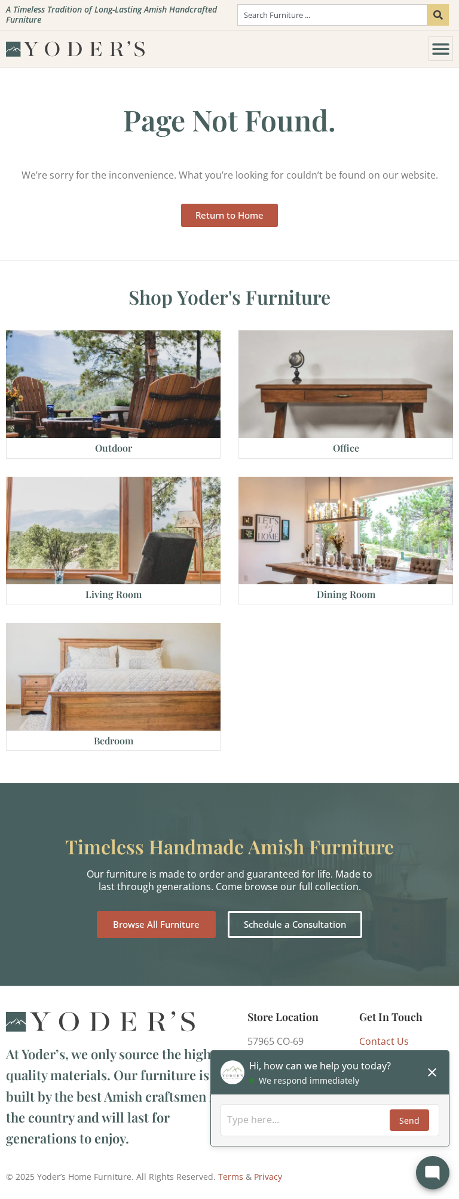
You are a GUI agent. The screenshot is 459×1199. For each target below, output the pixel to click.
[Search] (438, 15)
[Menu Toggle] (441, 48)
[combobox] (332, 15)
